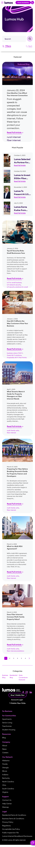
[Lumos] (8, 2)
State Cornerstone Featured (23, 677)
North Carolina (8, 782)
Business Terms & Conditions (13, 819)
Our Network (7, 757)
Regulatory (6, 826)
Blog (4, 738)
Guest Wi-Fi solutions (14, 355)
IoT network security (14, 285)
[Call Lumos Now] (32, 2)
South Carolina (8, 789)
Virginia (5, 792)
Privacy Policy (7, 822)
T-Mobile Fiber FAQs (17, 703)
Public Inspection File (10, 833)
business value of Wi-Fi (15, 353)
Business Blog (5, 676)
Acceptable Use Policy (11, 829)
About (4, 745)
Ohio (4, 785)
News (4, 749)
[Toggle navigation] (2, 2)
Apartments (7, 719)
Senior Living (7, 723)
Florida (5, 764)
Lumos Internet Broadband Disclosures (17, 836)
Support (5, 797)
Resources (6, 734)
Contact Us (6, 800)
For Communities (9, 716)
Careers (5, 753)
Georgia (5, 767)
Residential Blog (13, 676)
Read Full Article (14, 132)
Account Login (17, 700)
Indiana (5, 775)
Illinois (4, 771)
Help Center (7, 804)
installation (20, 651)
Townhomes (7, 726)
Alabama (5, 760)
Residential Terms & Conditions (14, 815)
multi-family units (13, 430)
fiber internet (11, 433)
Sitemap (5, 807)
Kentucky (6, 778)
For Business (7, 711)
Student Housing (8, 730)
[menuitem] (17, 711)
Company (6, 742)
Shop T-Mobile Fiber (17, 695)
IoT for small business (14, 282)
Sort (30, 46)
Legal (4, 811)
